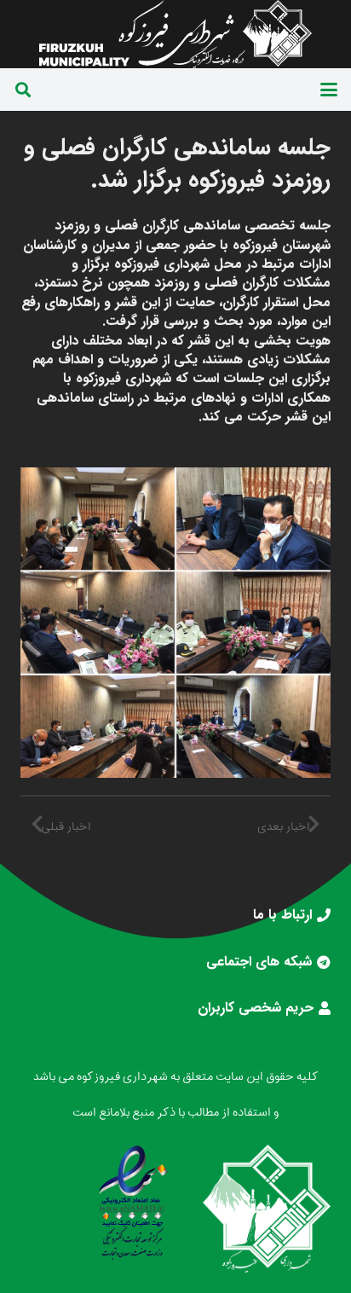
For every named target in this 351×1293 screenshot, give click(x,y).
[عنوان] (175, 34)
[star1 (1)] (133, 1203)
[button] (328, 89)
